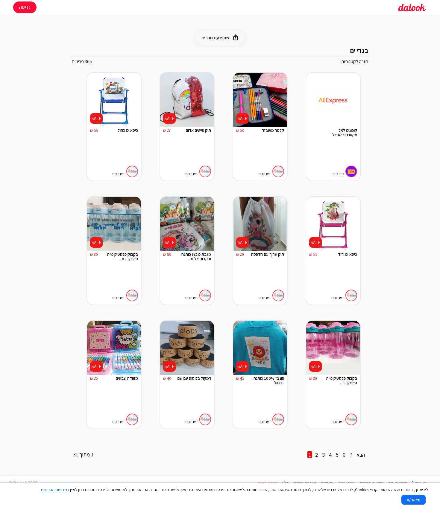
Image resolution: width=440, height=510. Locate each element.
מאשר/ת (413, 500)
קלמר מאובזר (273, 130)
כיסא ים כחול (128, 130)
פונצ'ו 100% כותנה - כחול (269, 380)
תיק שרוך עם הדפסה (267, 254)
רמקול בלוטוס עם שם (194, 378)
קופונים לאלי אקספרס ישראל (344, 132)
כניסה (25, 7)
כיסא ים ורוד (347, 254)
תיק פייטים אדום (198, 130)
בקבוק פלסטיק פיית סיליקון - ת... (122, 256)
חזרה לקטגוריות (354, 61)
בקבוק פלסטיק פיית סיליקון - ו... (341, 380)
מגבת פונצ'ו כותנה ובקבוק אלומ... (196, 256)
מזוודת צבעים (127, 378)
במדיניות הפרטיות (55, 489)
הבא (360, 454)
